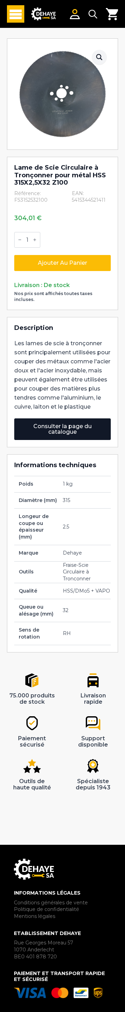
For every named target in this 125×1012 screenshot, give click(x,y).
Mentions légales (34, 916)
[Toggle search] (93, 14)
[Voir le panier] (112, 14)
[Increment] (35, 240)
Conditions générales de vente (51, 902)
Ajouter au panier (62, 263)
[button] (99, 57)
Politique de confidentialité (46, 909)
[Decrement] (20, 240)
